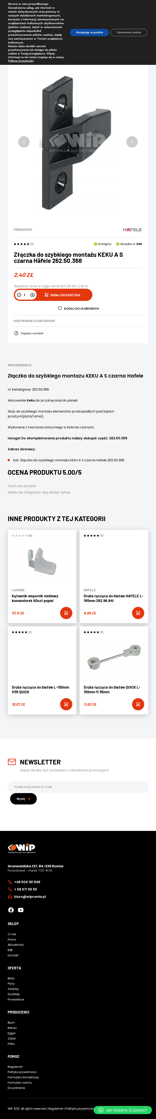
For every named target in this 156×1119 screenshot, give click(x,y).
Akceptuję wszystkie (89, 32)
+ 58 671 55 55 (25, 889)
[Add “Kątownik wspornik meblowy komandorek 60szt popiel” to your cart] (66, 613)
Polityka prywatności (80, 1109)
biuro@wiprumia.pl (30, 896)
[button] (24, 142)
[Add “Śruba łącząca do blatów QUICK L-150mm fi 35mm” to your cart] (138, 704)
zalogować (32, 492)
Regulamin (55, 1109)
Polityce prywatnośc (20, 61)
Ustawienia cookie (129, 32)
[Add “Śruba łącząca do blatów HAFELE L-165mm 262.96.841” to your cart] (138, 613)
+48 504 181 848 (27, 882)
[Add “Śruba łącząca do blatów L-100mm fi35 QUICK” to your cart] (66, 704)
